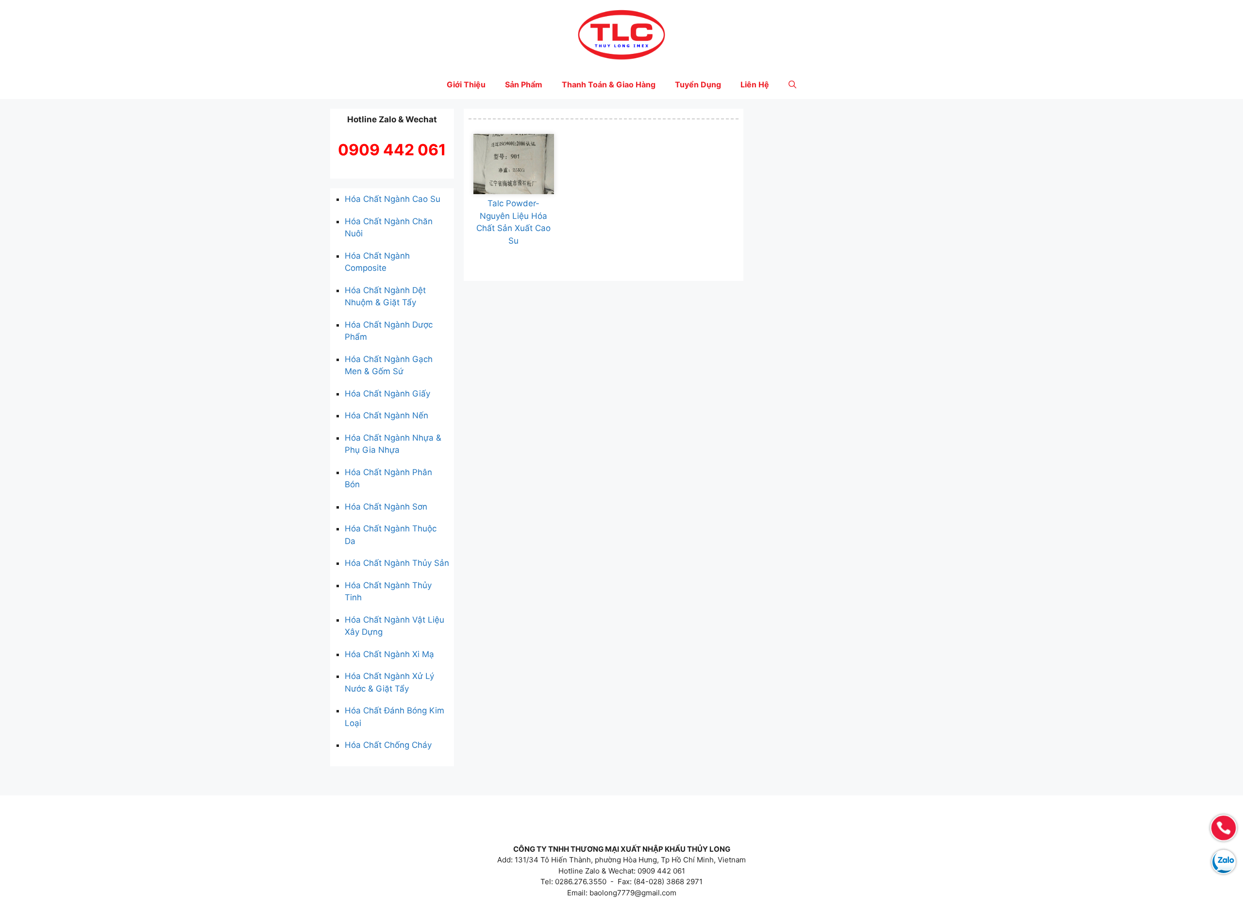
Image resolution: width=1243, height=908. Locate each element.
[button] (792, 84)
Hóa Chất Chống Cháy (388, 745)
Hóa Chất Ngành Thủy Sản (397, 563)
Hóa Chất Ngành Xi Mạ (389, 654)
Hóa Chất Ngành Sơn (386, 507)
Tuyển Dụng (698, 84)
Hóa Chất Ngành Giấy (387, 393)
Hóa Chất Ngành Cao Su (392, 199)
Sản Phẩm (523, 84)
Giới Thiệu (466, 84)
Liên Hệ (754, 84)
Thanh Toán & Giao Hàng (608, 84)
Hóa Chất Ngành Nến (386, 415)
